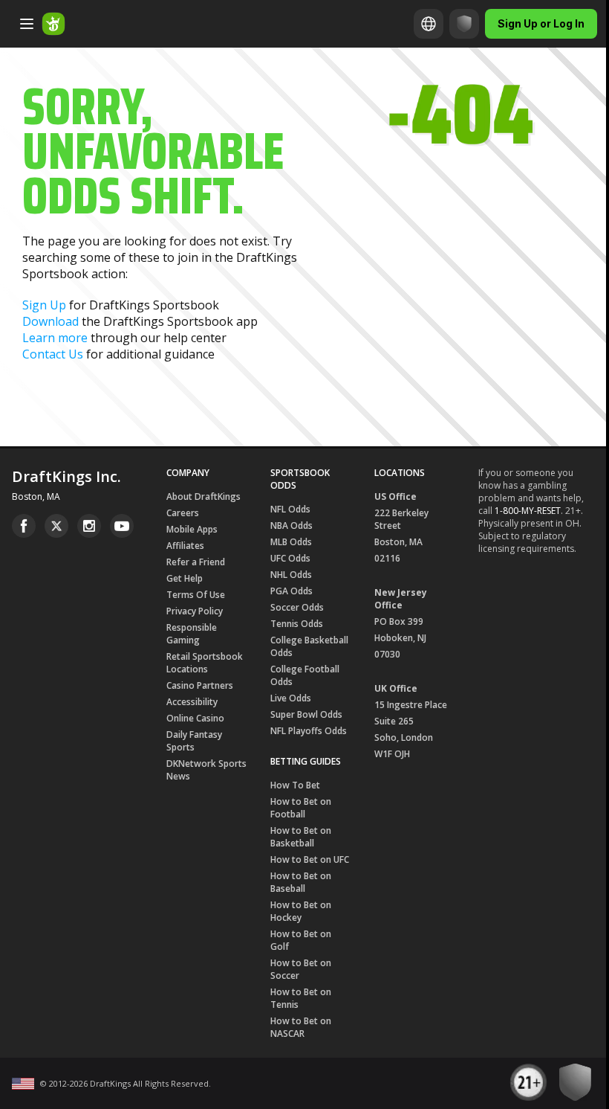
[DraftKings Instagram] (89, 526)
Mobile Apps (192, 529)
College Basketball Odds (309, 646)
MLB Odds (291, 542)
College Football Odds (304, 675)
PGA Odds (291, 591)
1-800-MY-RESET (528, 510)
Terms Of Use (195, 594)
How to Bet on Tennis (300, 998)
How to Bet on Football (300, 807)
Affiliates (185, 545)
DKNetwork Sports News (206, 769)
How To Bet (295, 785)
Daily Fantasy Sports (194, 740)
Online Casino (195, 718)
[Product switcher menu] (27, 24)
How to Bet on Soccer (300, 969)
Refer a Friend (195, 562)
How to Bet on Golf (300, 940)
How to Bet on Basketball (300, 836)
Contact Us (52, 354)
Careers (182, 513)
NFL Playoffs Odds (308, 730)
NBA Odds (291, 525)
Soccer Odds (297, 607)
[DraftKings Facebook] (24, 526)
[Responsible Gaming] (464, 24)
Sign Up (44, 305)
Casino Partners (199, 685)
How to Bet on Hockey (300, 911)
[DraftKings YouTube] (122, 526)
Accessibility (192, 701)
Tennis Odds (296, 623)
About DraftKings (203, 496)
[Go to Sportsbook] (53, 24)
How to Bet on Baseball (300, 882)
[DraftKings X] (56, 526)
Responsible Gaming (191, 633)
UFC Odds (290, 558)
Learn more (55, 338)
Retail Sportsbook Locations (204, 662)
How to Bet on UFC (309, 859)
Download (50, 321)
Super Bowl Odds (306, 714)
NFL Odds (290, 509)
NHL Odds (291, 574)
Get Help (184, 578)
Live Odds (290, 698)
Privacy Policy (194, 611)
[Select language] (428, 24)
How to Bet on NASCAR (300, 1027)
